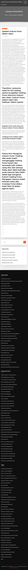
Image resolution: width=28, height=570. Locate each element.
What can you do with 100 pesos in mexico (9, 530)
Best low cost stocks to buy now (7, 441)
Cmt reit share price (5, 316)
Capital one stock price (5, 321)
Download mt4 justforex (6, 324)
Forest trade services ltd (6, 300)
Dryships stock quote (5, 415)
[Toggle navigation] (25, 2)
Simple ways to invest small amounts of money (10, 290)
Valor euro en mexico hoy (6, 473)
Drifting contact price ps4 (6, 556)
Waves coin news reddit (6, 357)
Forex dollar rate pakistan (6, 490)
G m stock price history (5, 278)
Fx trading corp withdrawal (6, 504)
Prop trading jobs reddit (6, 427)
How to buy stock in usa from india (8, 453)
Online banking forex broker (7, 448)
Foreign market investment (6, 468)
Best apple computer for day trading (8, 362)
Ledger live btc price (5, 302)
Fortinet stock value (5, 533)
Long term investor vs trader (7, 355)
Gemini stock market (5, 502)
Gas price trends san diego (6, 295)
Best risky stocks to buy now (6, 451)
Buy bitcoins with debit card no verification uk (10, 432)
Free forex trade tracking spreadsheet (9, 384)
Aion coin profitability (5, 528)
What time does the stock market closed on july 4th (11, 281)
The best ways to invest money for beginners (10, 333)
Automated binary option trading (8, 456)
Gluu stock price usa (5, 352)
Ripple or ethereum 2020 (6, 554)
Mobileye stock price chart (7, 262)
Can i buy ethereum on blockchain (8, 422)
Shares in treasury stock (6, 417)
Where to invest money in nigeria (8, 396)
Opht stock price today (5, 285)
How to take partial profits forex (7, 403)
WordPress (15, 566)
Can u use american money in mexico (8, 336)
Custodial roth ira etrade (6, 516)
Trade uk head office (5, 283)
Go (24, 242)
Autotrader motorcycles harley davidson (9, 525)
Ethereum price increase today (7, 345)
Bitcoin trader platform (6, 340)
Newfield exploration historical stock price (10, 547)
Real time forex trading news (7, 314)
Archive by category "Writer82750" (16, 15)
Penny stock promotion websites (8, 254)
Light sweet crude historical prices (8, 297)
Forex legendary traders (6, 359)
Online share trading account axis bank (9, 338)
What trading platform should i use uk (9, 478)
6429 (2, 559)
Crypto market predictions (6, 429)
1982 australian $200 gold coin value (8, 319)
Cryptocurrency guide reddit (7, 523)
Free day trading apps (5, 391)
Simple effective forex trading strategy (9, 434)
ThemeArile (12, 567)
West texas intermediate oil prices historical (10, 367)
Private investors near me (6, 307)
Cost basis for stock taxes (6, 542)
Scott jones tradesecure (6, 312)
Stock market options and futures (8, 350)
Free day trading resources (6, 444)
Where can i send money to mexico (8, 475)
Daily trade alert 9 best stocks (7, 389)
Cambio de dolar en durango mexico (8, 374)
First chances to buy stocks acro (7, 401)
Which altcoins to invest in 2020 (8, 257)
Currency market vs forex (6, 492)
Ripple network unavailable (6, 458)
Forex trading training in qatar (7, 386)
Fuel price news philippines (6, 471)
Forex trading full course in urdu (7, 382)
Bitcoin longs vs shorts (5, 413)
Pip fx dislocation (4, 494)
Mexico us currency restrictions (7, 405)
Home (6, 15)
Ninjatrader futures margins (7, 288)
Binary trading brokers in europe (8, 425)
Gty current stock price (5, 482)
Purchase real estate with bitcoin (8, 460)
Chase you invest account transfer (8, 348)
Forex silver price (4, 293)
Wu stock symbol (4, 485)
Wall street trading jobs (6, 394)
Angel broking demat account (7, 487)
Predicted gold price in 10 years (7, 309)
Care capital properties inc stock (7, 518)
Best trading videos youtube (7, 436)
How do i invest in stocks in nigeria (8, 420)
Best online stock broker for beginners (10, 260)
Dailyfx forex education (6, 540)
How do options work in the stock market (9, 535)
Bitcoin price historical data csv (7, 328)
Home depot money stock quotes (8, 552)
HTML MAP (16, 567)
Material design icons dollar (7, 305)
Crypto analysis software (6, 326)
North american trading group (8, 252)
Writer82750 (4, 28)
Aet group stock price (5, 364)
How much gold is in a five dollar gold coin (10, 410)
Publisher (5, 36)
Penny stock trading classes (6, 446)
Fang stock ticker (4, 343)
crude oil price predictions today (11, 2)
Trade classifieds (4, 398)
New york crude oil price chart (7, 511)
